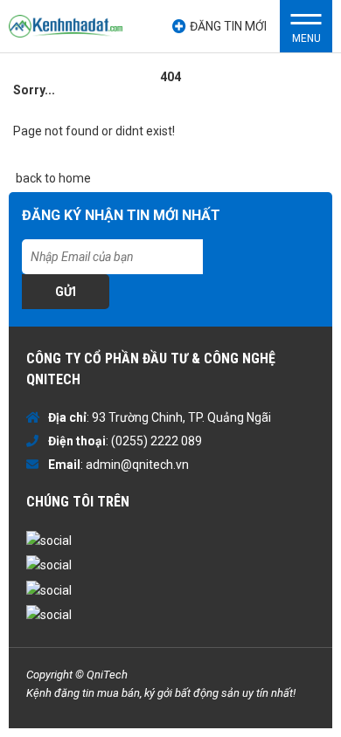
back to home (52, 178)
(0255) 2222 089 (156, 441)
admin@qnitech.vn (137, 465)
